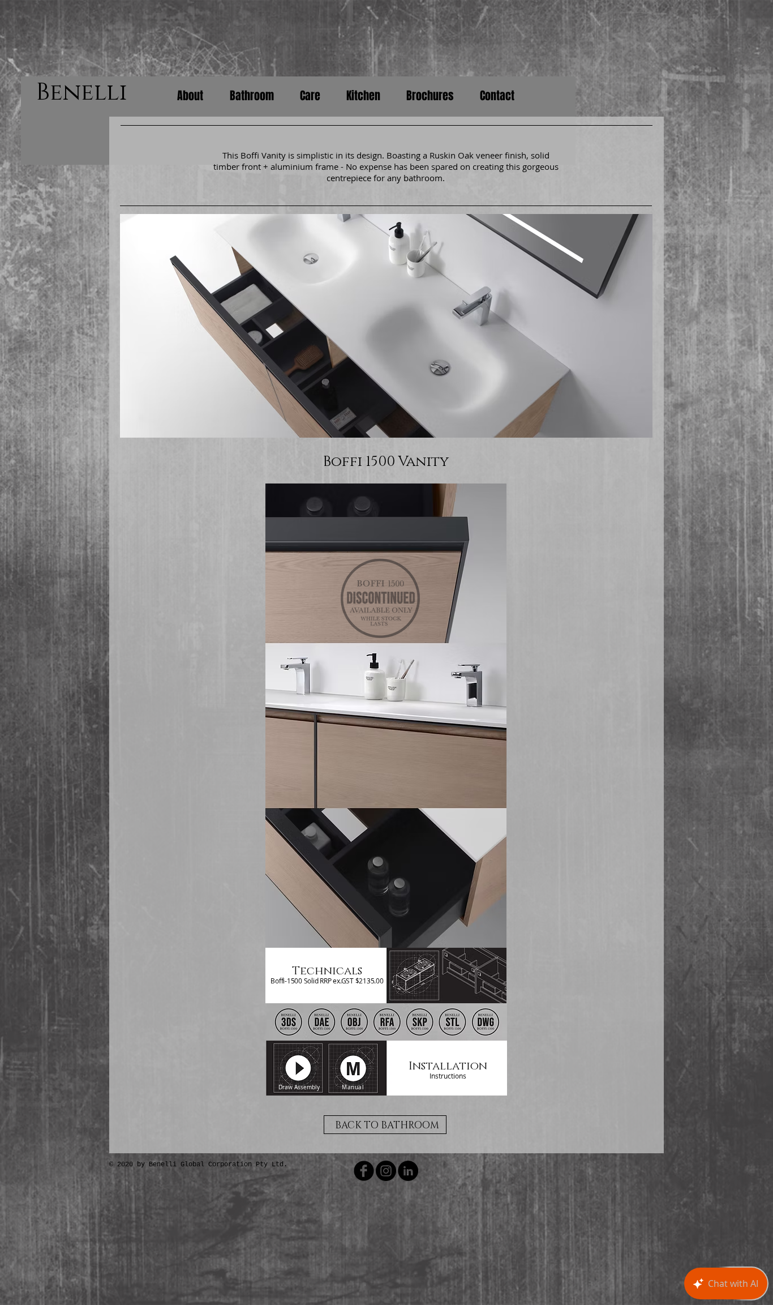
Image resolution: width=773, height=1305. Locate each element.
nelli (95, 92)
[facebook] (364, 1171)
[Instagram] (386, 1171)
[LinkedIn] (408, 1171)
